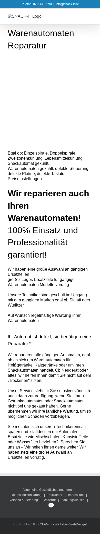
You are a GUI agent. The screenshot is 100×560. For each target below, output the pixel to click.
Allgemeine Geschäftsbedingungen (47, 490)
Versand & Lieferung (23, 500)
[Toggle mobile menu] (90, 16)
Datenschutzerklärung (26, 495)
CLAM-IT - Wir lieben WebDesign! (63, 524)
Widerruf (50, 500)
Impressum (76, 495)
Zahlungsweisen (73, 500)
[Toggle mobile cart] (81, 16)
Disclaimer (54, 495)
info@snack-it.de (67, 4)
